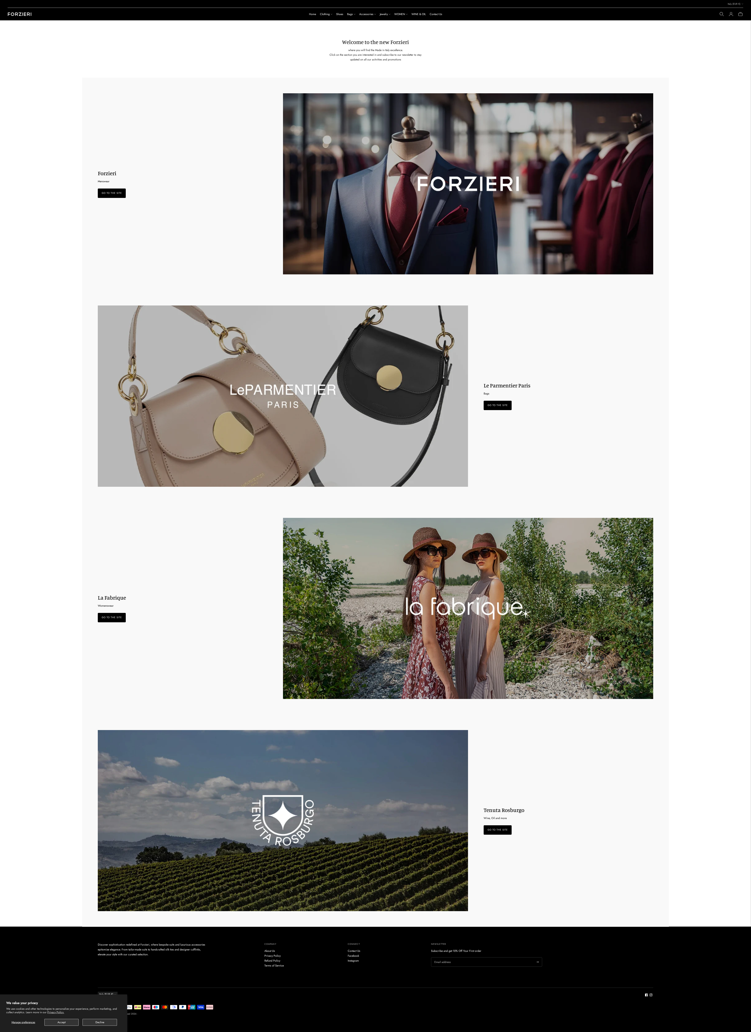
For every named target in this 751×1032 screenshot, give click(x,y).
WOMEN (399, 14)
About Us (269, 951)
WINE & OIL (418, 14)
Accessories (366, 14)
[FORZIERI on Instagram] (650, 995)
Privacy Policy (272, 956)
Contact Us (436, 14)
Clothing (325, 14)
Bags (350, 14)
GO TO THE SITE (112, 193)
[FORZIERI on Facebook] (646, 995)
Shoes (339, 14)
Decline (99, 1022)
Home (312, 14)
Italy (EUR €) (734, 4)
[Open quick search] (721, 14)
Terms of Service (274, 965)
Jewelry (384, 14)
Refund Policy (272, 961)
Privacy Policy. (55, 1012)
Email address (442, 957)
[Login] (731, 14)
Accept (61, 1022)
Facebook (353, 956)
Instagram (353, 961)
